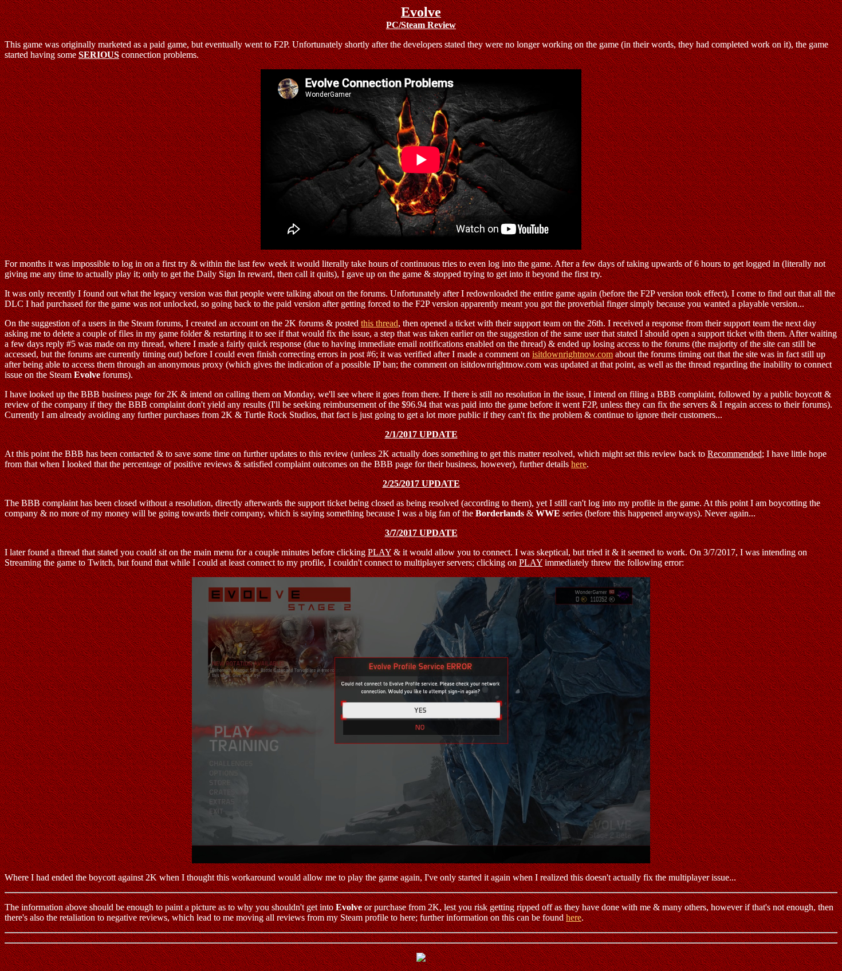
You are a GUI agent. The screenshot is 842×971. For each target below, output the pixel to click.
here (579, 464)
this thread (379, 323)
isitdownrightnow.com (572, 354)
